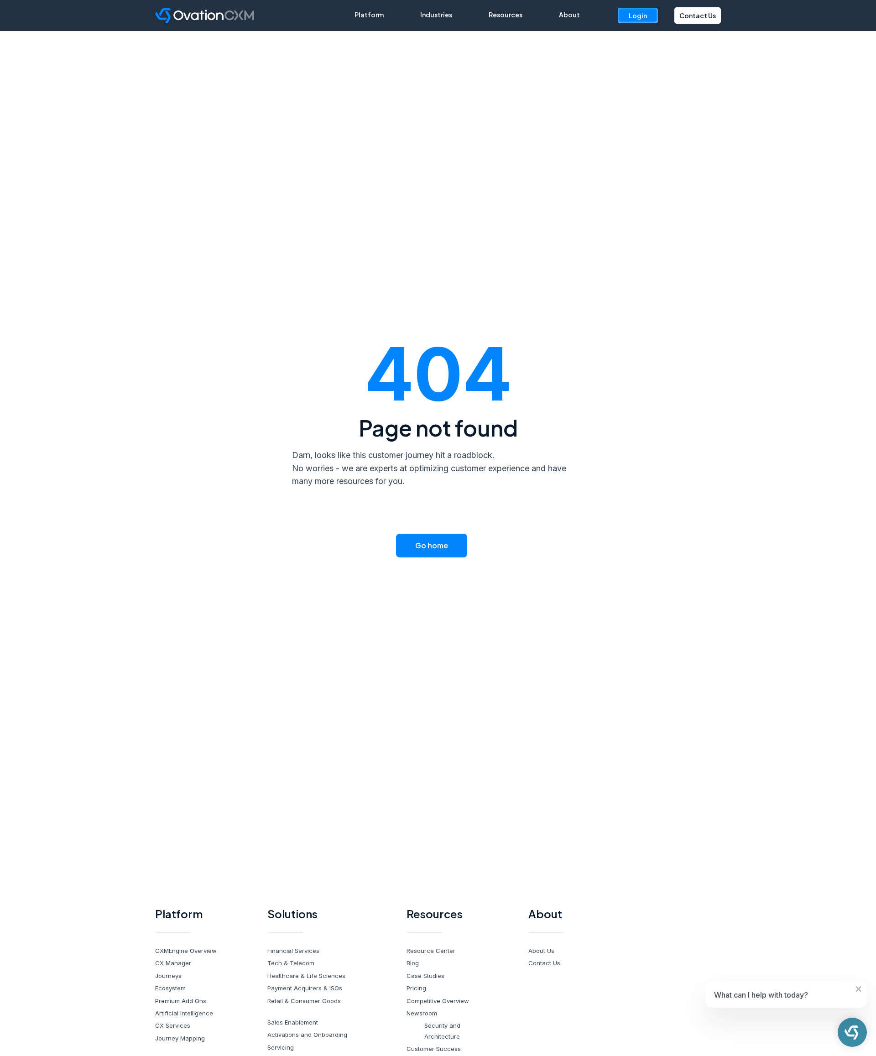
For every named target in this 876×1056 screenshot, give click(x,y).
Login (638, 15)
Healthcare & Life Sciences (306, 975)
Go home (431, 545)
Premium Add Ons (180, 1000)
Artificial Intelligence (184, 1013)
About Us (541, 950)
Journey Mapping (180, 1038)
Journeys (168, 975)
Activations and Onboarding (307, 1034)
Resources (505, 14)
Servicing (280, 1047)
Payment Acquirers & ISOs (304, 988)
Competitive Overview (438, 1000)
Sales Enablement (292, 1022)
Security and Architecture (442, 1031)
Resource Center (431, 950)
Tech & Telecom (290, 963)
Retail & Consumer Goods (304, 1000)
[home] (255, 15)
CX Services (172, 1025)
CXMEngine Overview (186, 950)
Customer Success (434, 1048)
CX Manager (173, 963)
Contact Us (697, 15)
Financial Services (293, 950)
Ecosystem (170, 988)
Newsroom (422, 1013)
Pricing (416, 988)
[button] (369, 14)
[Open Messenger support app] (852, 1032)
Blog (413, 963)
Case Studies (425, 975)
